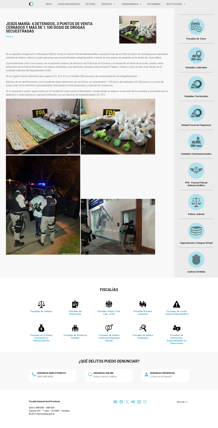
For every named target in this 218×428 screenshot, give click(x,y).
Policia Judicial (196, 214)
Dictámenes (154, 4)
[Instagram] (145, 402)
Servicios (106, 4)
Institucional (174, 4)
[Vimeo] (139, 402)
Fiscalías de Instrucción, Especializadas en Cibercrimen (176, 339)
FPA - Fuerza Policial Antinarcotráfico (196, 184)
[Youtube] (133, 402)
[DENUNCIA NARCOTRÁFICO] (34, 374)
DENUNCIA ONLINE (103, 373)
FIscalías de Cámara (41, 311)
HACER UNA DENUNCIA (69, 4)
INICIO (49, 4)
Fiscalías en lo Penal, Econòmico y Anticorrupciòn (41, 338)
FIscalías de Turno (196, 38)
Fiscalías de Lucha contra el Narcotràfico (176, 312)
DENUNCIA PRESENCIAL (162, 373)
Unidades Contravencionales (196, 154)
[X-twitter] (127, 402)
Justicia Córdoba (196, 271)
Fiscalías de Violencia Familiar (75, 336)
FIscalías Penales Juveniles (142, 312)
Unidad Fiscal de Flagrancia (196, 125)
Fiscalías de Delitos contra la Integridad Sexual (109, 338)
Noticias (90, 4)
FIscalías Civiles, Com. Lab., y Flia (109, 312)
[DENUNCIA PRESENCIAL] (146, 374)
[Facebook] (121, 402)
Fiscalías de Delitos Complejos (143, 336)
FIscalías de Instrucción (75, 312)
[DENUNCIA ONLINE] (90, 374)
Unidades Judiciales (196, 67)
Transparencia (129, 4)
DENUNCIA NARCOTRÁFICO (51, 373)
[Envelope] (115, 402)
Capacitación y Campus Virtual (196, 243)
